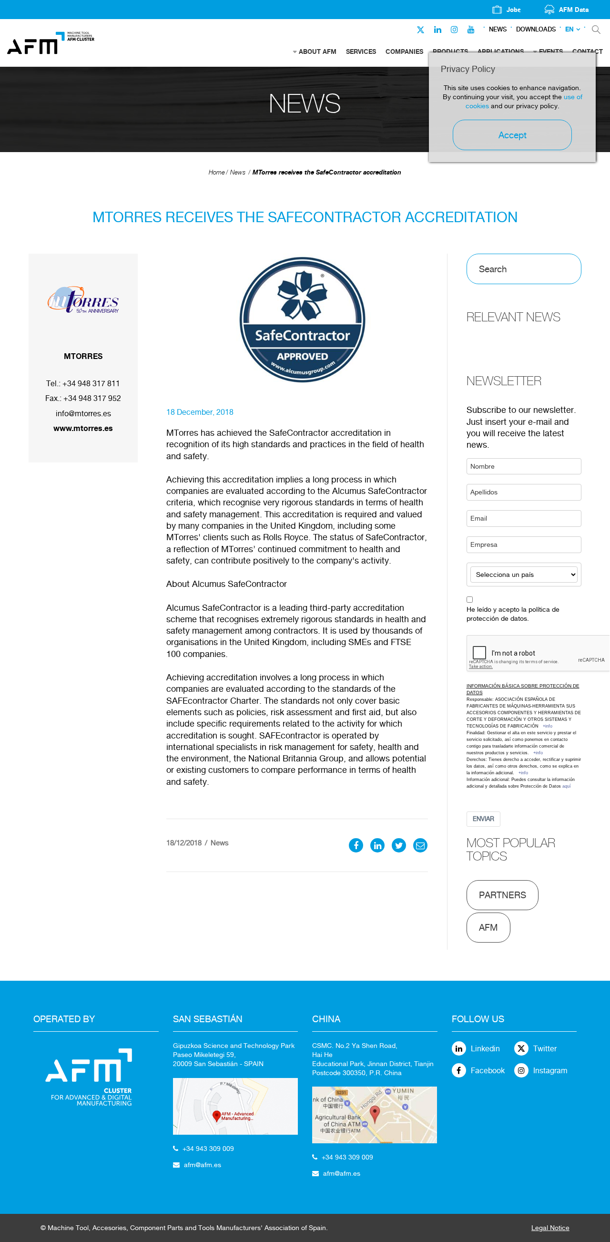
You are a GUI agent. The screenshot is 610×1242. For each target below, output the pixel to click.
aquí (566, 786)
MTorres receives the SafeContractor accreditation (327, 172)
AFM (488, 927)
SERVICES (361, 51)
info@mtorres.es (83, 413)
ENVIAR (483, 818)
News (498, 29)
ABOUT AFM (317, 51)
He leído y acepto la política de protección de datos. (513, 614)
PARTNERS (502, 895)
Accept (512, 135)
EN (569, 29)
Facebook (488, 1070)
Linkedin (485, 1048)
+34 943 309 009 (208, 1148)
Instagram (550, 1070)
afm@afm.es (202, 1165)
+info (547, 726)
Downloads (536, 29)
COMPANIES (404, 51)
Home (217, 172)
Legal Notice (550, 1228)
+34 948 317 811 (91, 383)
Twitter (545, 1048)
